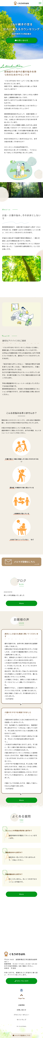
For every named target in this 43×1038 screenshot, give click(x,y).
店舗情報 (21, 1005)
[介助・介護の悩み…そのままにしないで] (21, 280)
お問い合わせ (22, 40)
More (21, 603)
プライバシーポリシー (21, 1015)
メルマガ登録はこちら (22, 1035)
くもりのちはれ (22, 1026)
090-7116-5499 (22, 981)
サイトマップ (21, 1020)
